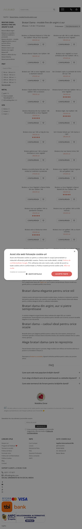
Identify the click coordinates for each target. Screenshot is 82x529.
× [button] (74, 251)
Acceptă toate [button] (61, 274)
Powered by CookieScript (18, 272)
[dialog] (41, 264)
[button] (34, 274)
